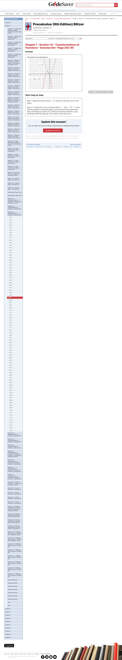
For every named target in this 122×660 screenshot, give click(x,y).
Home (26, 18)
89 (10, 357)
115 (10, 422)
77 (10, 327)
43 (10, 242)
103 (10, 392)
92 (10, 365)
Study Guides (9, 14)
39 (10, 232)
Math (43, 18)
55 (10, 272)
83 (10, 342)
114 (10, 420)
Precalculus (49, 18)
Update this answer (53, 130)
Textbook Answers (90, 14)
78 (10, 330)
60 (10, 285)
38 (10, 230)
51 (10, 262)
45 (10, 247)
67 (10, 302)
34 (10, 220)
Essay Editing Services (41, 14)
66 (10, 300)
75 (10, 322)
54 (10, 270)
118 (10, 430)
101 (10, 387)
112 (10, 415)
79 (10, 332)
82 (10, 340)
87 (10, 352)
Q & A (18, 14)
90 (10, 360)
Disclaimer (36, 653)
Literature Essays (56, 14)
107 (10, 402)
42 (10, 240)
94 (10, 370)
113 (10, 417)
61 (10, 287)
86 (10, 350)
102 (10, 390)
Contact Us (6, 653)
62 (10, 290)
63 (10, 292)
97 (10, 377)
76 (10, 325)
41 (10, 237)
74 (10, 320)
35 (10, 222)
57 (10, 277)
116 (10, 425)
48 (10, 255)
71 (10, 312)
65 (10, 297)
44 (10, 245)
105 (10, 397)
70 (10, 310)
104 (10, 395)
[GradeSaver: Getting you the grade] (61, 5)
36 (10, 225)
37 (10, 227)
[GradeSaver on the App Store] (9, 645)
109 (10, 407)
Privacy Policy (22, 653)
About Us (16, 653)
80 (10, 335)
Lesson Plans (27, 14)
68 (10, 305)
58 (10, 280)
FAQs (11, 653)
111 (10, 412)
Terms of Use (30, 653)
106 (10, 400)
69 (10, 307)
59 (10, 282)
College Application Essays (72, 14)
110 (10, 410)
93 (10, 367)
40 (10, 235)
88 (10, 355)
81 (10, 337)
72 (10, 315)
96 (10, 375)
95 (10, 372)
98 (10, 380)
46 (10, 250)
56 (10, 275)
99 (10, 382)
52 (10, 265)
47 (10, 252)
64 (10, 295)
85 (10, 347)
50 (10, 260)
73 (10, 317)
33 (10, 217)
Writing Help (102, 14)
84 (10, 345)
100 (10, 385)
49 (10, 257)
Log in (113, 14)
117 (10, 427)
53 (10, 267)
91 (10, 362)
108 (10, 405)
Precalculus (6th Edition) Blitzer (62, 18)
